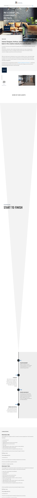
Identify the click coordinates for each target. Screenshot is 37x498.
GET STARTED (7, 28)
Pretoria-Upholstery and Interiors (24, 62)
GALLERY (4, 70)
